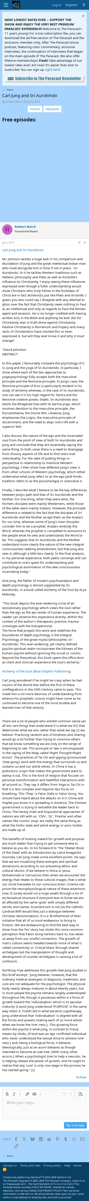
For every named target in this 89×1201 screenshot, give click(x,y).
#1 (85, 242)
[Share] (79, 242)
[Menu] (6, 5)
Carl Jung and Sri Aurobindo (23, 250)
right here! (52, 69)
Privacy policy (52, 1165)
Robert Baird (14, 102)
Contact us (10, 1165)
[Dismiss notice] (82, 16)
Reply (83, 1077)
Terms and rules (30, 1165)
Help (67, 1165)
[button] (7, 1094)
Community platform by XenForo (37, 1177)
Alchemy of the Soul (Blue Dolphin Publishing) (36, 671)
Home (77, 1165)
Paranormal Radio (63, 1183)
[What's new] (84, 5)
